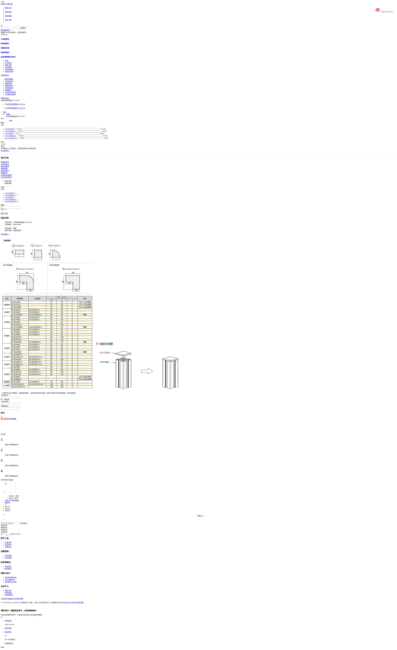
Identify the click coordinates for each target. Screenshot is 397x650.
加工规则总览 (10, 580)
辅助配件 (8, 90)
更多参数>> (5, 234)
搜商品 (23, 28)
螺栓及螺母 (9, 79)
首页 (6, 61)
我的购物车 (9, 595)
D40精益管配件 (10, 92)
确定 (2, 213)
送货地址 (8, 545)
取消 (6, 213)
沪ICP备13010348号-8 (68, 602)
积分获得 (8, 555)
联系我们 (8, 566)
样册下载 (8, 65)
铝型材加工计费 (11, 582)
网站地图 (80, 602)
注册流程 (8, 542)
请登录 (3, 4)
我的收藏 (8, 16)
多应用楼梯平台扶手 (8, 57)
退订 (25, 523)
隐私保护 (11, 599)
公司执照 (4, 599)
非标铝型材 (9, 71)
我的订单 (8, 8)
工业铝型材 (5, 39)
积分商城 (8, 67)
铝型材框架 (5, 52)
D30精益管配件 (10, 94)
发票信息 (8, 547)
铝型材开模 (5, 48)
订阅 (22, 523)
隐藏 (11, 480)
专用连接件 (9, 81)
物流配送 (8, 569)
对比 (5, 112)
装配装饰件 (9, 86)
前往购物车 (5, 419)
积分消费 (8, 558)
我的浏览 (8, 12)
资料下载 (8, 20)
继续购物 (13, 419)
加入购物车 (5, 150)
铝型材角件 (9, 88)
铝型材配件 (5, 43)
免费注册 (9, 4)
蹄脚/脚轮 (8, 83)
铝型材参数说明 (11, 577)
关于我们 (8, 63)
